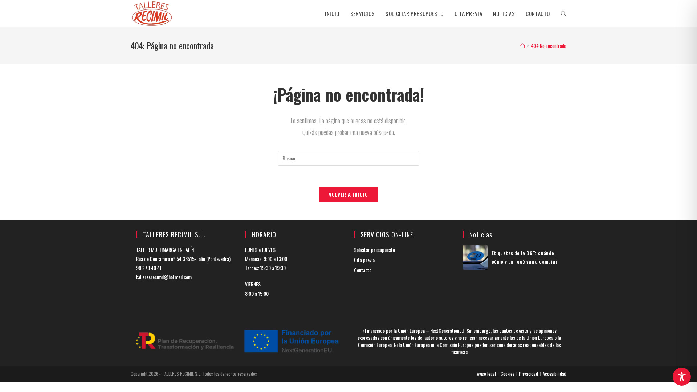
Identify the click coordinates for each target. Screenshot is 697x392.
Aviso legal (486, 374)
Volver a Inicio (348, 194)
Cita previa (364, 260)
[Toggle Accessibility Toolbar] (682, 377)
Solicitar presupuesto (374, 249)
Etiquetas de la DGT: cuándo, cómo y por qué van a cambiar (525, 257)
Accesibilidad (554, 374)
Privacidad (528, 374)
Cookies (507, 374)
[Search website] (563, 13)
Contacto (362, 270)
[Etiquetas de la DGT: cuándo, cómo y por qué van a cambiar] (475, 257)
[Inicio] (522, 45)
